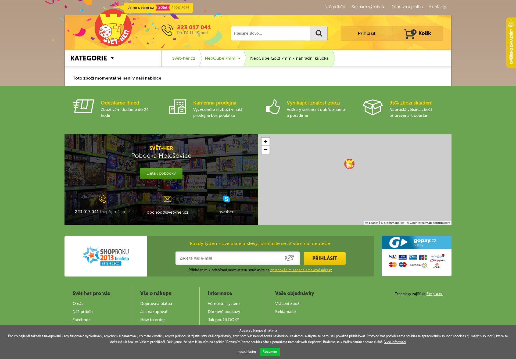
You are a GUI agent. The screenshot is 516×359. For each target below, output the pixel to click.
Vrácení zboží (287, 303)
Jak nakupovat (153, 311)
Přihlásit (366, 33)
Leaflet (373, 223)
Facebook (82, 319)
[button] (349, 164)
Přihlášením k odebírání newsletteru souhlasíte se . (261, 270)
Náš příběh (334, 6)
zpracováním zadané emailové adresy (301, 270)
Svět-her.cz (183, 58)
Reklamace (285, 311)
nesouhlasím (247, 352)
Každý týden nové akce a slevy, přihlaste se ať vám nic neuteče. (260, 243)
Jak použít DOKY (223, 319)
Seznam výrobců (368, 6)
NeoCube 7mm (220, 58)
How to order (152, 319)
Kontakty (437, 6)
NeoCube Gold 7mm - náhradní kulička (289, 58)
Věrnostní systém (224, 303)
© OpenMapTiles (392, 223)
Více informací (395, 342)
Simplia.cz (435, 294)
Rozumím (270, 352)
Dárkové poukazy (224, 311)
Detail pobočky (161, 173)
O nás (78, 303)
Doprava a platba (406, 6)
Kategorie (88, 58)
